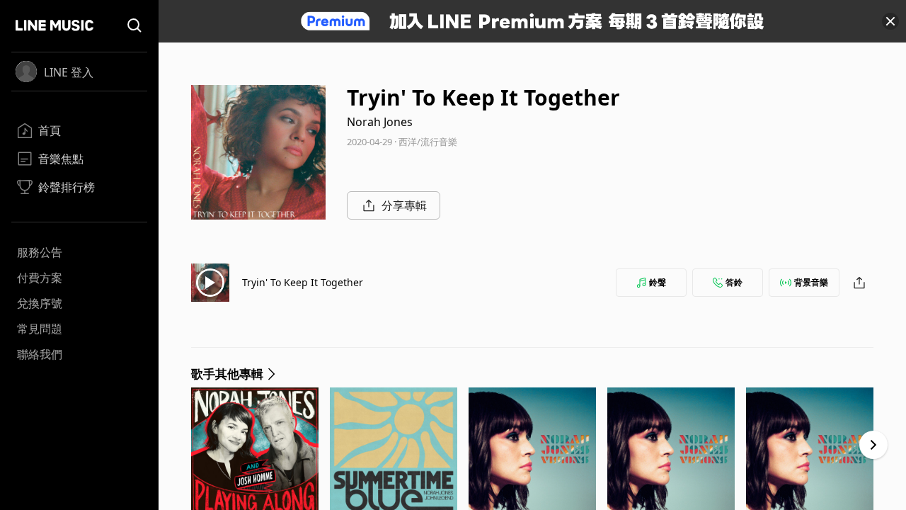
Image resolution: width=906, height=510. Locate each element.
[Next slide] (873, 445)
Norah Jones (380, 122)
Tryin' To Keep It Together (302, 282)
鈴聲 (657, 282)
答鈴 (734, 282)
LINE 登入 (68, 72)
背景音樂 (811, 282)
